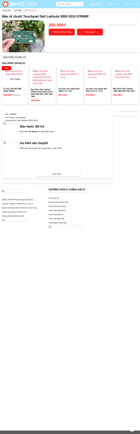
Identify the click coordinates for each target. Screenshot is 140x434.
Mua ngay (89, 32)
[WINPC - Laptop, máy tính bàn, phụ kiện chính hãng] (13, 4)
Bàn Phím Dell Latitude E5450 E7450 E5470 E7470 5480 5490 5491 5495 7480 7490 (42, 93)
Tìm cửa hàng (113, 4)
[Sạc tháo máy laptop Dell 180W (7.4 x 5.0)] (70, 77)
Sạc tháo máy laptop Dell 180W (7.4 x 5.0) (69, 90)
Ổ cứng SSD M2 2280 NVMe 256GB (12, 90)
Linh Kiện (18, 10)
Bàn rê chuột (30, 10)
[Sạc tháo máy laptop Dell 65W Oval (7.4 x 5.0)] (97, 77)
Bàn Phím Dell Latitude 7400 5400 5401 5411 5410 (123, 90)
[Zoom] (5, 49)
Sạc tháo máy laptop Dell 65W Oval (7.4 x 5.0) (96, 90)
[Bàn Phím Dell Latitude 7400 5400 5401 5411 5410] (125, 77)
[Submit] (81, 4)
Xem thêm (56, 174)
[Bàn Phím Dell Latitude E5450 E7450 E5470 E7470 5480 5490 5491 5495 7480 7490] (42, 77)
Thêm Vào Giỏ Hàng (62, 32)
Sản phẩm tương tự (15, 57)
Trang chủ (6, 10)
